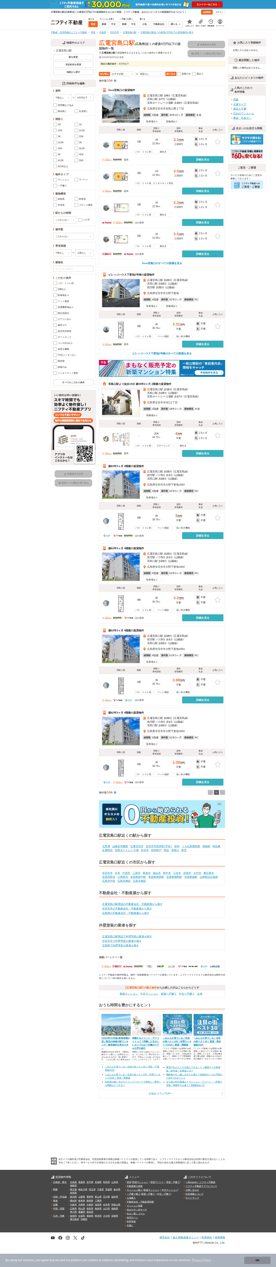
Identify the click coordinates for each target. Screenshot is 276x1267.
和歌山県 (115, 1204)
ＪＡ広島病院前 (191, 846)
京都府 (90, 1204)
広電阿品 (107, 850)
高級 (235, 99)
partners (76, 1260)
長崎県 (90, 1216)
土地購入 (131, 1198)
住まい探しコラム (136, 1213)
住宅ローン (132, 1217)
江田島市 (123, 876)
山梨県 (81, 1196)
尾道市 (147, 872)
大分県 (106, 1216)
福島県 (73, 1185)
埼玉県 (92, 1189)
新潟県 (73, 1196)
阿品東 (216, 846)
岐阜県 (81, 1200)
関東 (55, 1189)
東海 (55, 1200)
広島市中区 (108, 880)
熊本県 (98, 1216)
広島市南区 (139, 880)
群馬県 (73, 1193)
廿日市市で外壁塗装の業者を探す (122, 940)
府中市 (167, 872)
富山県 (98, 1196)
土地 (199, 993)
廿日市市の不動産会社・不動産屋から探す (127, 908)
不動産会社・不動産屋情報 (140, 1202)
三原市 (136, 872)
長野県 (90, 1196)
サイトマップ (192, 1198)
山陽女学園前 (120, 846)
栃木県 (117, 1189)
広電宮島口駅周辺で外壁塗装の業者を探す (127, 936)
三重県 (98, 1200)
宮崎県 (114, 1216)
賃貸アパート (157, 1182)
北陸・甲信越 (60, 1196)
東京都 (73, 1189)
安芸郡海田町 (156, 876)
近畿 (55, 1204)
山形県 (114, 1182)
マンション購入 (135, 1190)
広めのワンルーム (243, 113)
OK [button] (257, 1260)
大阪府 (73, 1204)
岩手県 (90, 1182)
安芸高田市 (108, 876)
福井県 (114, 1196)
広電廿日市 (136, 846)
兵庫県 (81, 1204)
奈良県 (106, 1204)
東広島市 (209, 872)
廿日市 (145, 850)
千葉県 (100, 1189)
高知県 (90, 1212)
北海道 (73, 1182)
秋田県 (106, 1182)
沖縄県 (84, 1219)
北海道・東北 (60, 1182)
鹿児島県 (74, 1219)
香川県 (73, 1212)
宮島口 (175, 850)
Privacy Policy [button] (201, 1260)
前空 (184, 850)
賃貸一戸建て (173, 1182)
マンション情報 (135, 1205)
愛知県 (73, 1200)
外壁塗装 (131, 1221)
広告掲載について (195, 1194)
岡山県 (81, 1208)
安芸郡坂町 (191, 876)
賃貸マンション (140, 1182)
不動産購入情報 (135, 1186)
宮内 (176, 846)
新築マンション (129, 993)
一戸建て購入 (133, 1194)
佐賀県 (81, 1216)
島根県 (98, 1208)
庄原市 (187, 872)
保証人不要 (239, 108)
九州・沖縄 (58, 1216)
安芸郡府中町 (138, 876)
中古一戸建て (187, 993)
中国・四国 (58, 1208)
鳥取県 (90, 1208)
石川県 (106, 1196)
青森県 (81, 1182)
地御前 (206, 846)
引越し (130, 1225)
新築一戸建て (169, 993)
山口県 (106, 1208)
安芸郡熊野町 (174, 876)
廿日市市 (107, 872)
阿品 (166, 850)
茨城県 (108, 1189)
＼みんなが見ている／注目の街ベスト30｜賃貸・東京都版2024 (207, 1041)
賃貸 (129, 1182)
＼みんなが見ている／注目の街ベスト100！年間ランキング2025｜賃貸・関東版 (177, 1041)
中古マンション (149, 993)
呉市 (117, 872)
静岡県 (90, 1200)
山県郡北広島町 (209, 876)
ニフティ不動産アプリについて (201, 1186)
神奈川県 (82, 1189)
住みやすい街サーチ (137, 1209)
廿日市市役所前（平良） (159, 846)
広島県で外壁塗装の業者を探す (120, 945)
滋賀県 (98, 1204)
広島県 (73, 1208)
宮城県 (98, 1182)
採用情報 (220, 1237)
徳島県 (114, 1208)
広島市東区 (124, 880)
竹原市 (126, 872)
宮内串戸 (156, 850)
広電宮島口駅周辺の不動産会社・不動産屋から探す (132, 904)
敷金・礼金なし (242, 117)
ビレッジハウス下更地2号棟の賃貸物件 (131, 274)
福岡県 (73, 1216)
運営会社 (164, 1237)
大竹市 (197, 872)
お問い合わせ (192, 1190)
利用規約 (206, 1237)
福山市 (157, 872)
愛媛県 (81, 1212)
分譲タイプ (239, 104)
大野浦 (106, 846)
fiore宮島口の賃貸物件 (121, 90)
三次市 (177, 872)
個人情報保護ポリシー (186, 1237)
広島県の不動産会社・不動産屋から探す (125, 913)
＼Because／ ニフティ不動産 (200, 1182)
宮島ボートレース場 (127, 850)
